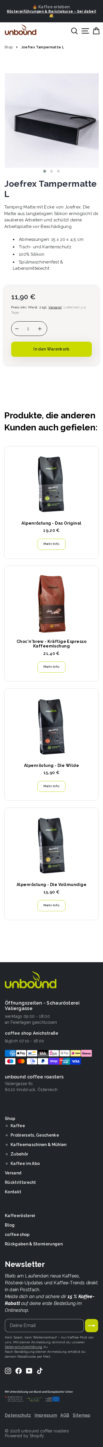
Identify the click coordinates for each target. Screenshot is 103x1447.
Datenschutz (18, 1415)
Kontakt (13, 1192)
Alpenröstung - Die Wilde (51, 765)
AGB (64, 1415)
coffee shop (17, 1234)
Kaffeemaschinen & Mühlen (39, 1144)
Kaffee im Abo (25, 1163)
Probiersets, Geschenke (35, 1135)
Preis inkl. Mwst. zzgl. (36, 307)
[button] (44, 171)
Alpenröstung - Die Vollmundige (51, 884)
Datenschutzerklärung (23, 1347)
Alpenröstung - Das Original (51, 523)
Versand (13, 1173)
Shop (8, 47)
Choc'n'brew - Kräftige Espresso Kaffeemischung (51, 644)
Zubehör (19, 1154)
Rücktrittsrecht (20, 1182)
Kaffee (18, 1125)
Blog (10, 1225)
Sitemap (81, 1415)
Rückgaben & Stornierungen (34, 1244)
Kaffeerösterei (20, 1215)
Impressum (46, 1415)
